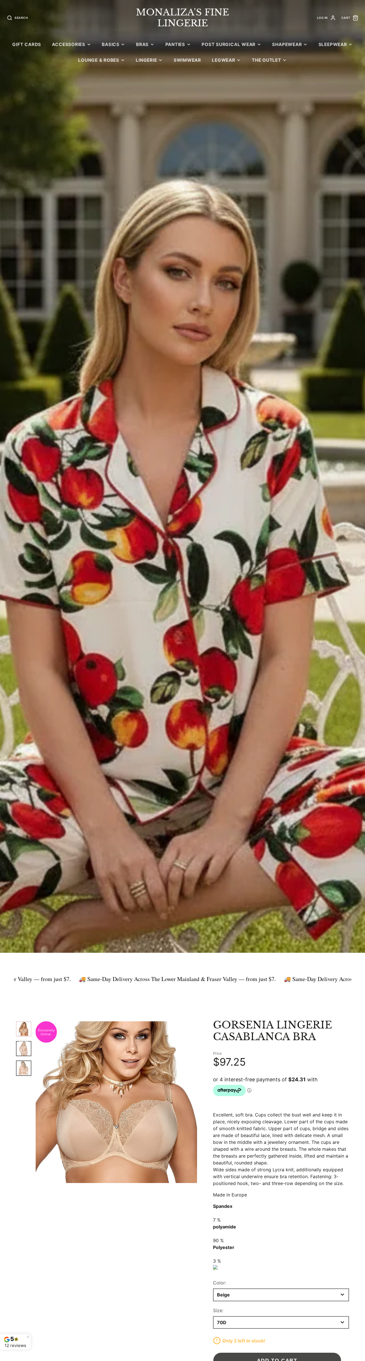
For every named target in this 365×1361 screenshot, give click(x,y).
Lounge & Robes (98, 60)
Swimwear (187, 60)
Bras (142, 44)
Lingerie (146, 60)
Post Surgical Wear (229, 44)
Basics (110, 44)
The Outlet (266, 60)
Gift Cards (26, 44)
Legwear (223, 60)
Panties (175, 44)
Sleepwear (333, 44)
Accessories (68, 44)
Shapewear (287, 44)
